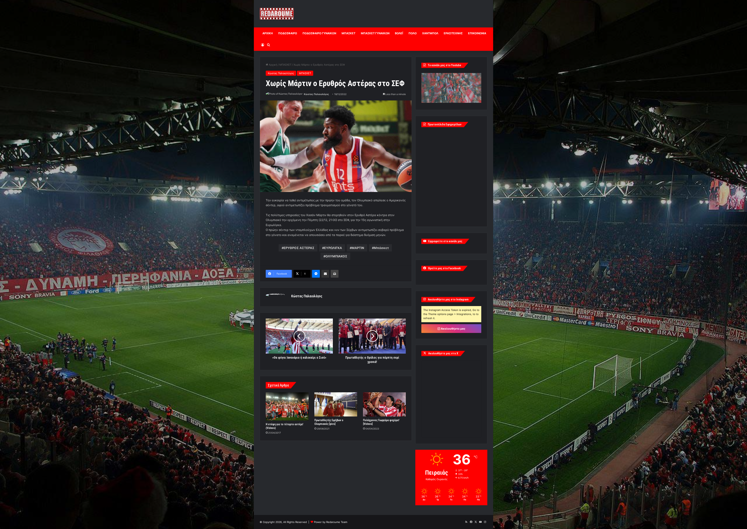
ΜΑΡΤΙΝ (358, 248)
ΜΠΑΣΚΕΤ (348, 33)
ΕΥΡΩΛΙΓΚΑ (333, 248)
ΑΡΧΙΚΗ (267, 33)
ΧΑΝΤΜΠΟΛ (430, 33)
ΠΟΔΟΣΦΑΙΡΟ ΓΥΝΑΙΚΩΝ (319, 33)
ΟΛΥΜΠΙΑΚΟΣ (336, 256)
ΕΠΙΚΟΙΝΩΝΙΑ (477, 33)
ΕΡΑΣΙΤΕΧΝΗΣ (453, 33)
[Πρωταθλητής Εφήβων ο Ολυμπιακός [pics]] (335, 404)
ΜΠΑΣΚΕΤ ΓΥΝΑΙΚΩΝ (375, 33)
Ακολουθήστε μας (452, 328)
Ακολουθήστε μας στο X (443, 353)
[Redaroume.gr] (277, 14)
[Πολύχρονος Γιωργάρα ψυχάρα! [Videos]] (384, 404)
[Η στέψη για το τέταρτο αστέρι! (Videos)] (287, 406)
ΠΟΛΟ (413, 33)
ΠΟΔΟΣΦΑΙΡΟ (287, 33)
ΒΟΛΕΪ (399, 33)
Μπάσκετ (381, 248)
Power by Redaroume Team (330, 522)
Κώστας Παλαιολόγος (281, 73)
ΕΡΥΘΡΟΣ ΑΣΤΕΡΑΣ (299, 248)
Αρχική (272, 64)
